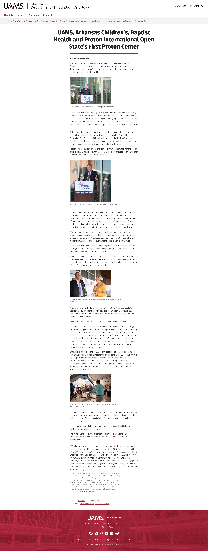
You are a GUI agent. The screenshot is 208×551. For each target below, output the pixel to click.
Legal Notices (128, 539)
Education (34, 15)
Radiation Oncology (102, 504)
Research (47, 15)
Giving (196, 6)
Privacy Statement (110, 539)
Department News (87, 504)
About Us (8, 15)
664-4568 (117, 437)
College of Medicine (38, 4)
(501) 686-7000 (107, 527)
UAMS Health (180, 6)
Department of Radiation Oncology (60, 7)
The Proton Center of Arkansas (83, 63)
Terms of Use (92, 539)
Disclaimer (78, 539)
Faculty (20, 15)
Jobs (190, 6)
